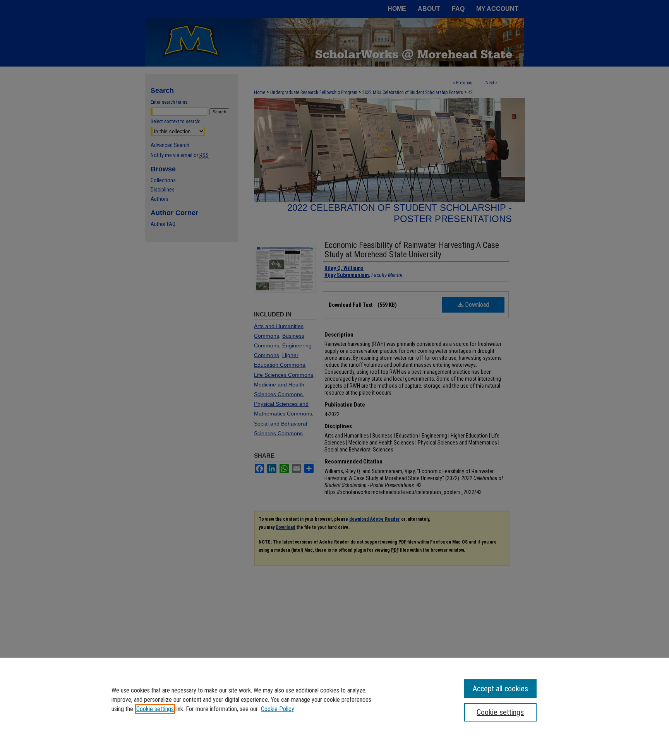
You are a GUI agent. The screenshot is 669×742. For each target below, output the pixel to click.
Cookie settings (155, 709)
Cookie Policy (277, 709)
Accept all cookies (500, 688)
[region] (334, 699)
